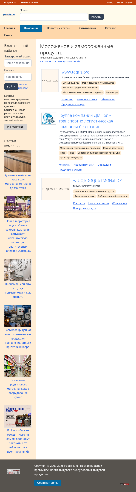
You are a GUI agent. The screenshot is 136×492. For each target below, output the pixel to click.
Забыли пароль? (23, 86)
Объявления (87, 28)
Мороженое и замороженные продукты (83, 92)
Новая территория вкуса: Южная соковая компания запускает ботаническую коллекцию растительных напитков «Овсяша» (18, 236)
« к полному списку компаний (60, 61)
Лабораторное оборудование (113, 196)
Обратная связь (47, 482)
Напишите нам (29, 2)
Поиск (8, 35)
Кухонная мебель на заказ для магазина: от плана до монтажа (17, 182)
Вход (109, 2)
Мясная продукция (112, 148)
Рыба (71, 153)
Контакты (67, 99)
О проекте (10, 2)
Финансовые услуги (84, 196)
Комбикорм (112, 92)
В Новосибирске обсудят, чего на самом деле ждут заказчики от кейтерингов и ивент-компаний (18, 441)
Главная (9, 28)
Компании (31, 28)
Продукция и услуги (72, 104)
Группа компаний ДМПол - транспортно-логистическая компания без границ (86, 121)
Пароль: (9, 70)
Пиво (62, 153)
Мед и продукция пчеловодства (98, 83)
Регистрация (124, 2)
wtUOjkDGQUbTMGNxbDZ (97, 180)
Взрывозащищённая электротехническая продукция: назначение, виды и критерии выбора (18, 338)
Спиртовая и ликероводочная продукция (99, 153)
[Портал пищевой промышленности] (9, 14)
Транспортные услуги (71, 157)
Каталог (110, 28)
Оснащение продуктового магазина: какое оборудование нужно (18, 389)
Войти (11, 86)
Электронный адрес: (18, 56)
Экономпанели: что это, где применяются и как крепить (18, 290)
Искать (96, 16)
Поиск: (24, 10)
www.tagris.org (75, 72)
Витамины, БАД (71, 83)
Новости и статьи (58, 28)
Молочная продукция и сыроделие (80, 87)
